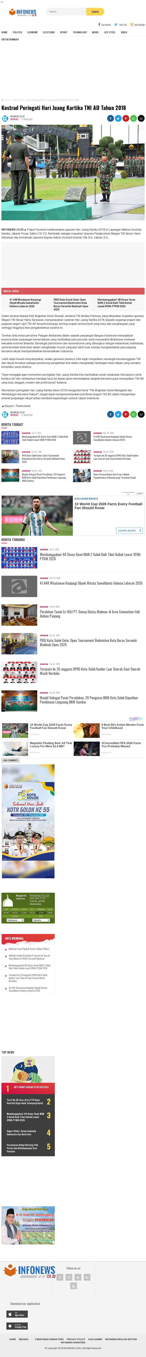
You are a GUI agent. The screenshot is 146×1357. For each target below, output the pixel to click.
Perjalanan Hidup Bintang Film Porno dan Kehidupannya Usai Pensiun (22, 1148)
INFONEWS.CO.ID (72, 1348)
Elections (49, 32)
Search (95, 12)
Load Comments (10, 760)
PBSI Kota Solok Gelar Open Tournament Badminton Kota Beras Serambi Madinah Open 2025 (43, 459)
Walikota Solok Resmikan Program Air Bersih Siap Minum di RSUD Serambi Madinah (29, 957)
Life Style (110, 32)
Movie (95, 32)
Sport (63, 32)
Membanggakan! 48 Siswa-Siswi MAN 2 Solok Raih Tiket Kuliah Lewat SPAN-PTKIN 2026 (116, 303)
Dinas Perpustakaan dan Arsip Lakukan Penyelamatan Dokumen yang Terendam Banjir (114, 476)
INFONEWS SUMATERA (73, 1342)
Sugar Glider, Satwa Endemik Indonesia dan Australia (21, 1132)
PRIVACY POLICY (76, 1339)
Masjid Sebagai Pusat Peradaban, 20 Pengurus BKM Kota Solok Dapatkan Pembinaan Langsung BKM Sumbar (44, 477)
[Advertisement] (73, 70)
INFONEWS (14, 119)
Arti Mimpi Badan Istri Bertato (31, 1087)
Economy (32, 32)
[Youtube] (73, 1285)
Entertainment (10, 39)
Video (124, 32)
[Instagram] (69, 1277)
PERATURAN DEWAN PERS (49, 1339)
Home (4, 32)
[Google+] (87, 1277)
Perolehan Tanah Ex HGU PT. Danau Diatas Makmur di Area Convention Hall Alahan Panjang (90, 614)
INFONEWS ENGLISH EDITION (121, 1339)
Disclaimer (95, 1339)
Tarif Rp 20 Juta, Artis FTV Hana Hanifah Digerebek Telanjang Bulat (25, 1101)
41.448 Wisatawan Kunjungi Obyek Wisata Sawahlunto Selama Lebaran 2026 (25, 303)
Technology (80, 32)
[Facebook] (59, 1277)
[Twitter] (78, 1277)
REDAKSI (23, 1339)
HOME (12, 1339)
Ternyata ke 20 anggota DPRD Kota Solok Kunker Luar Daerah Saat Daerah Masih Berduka (116, 457)
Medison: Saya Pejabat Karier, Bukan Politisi (29, 948)
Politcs (17, 32)
